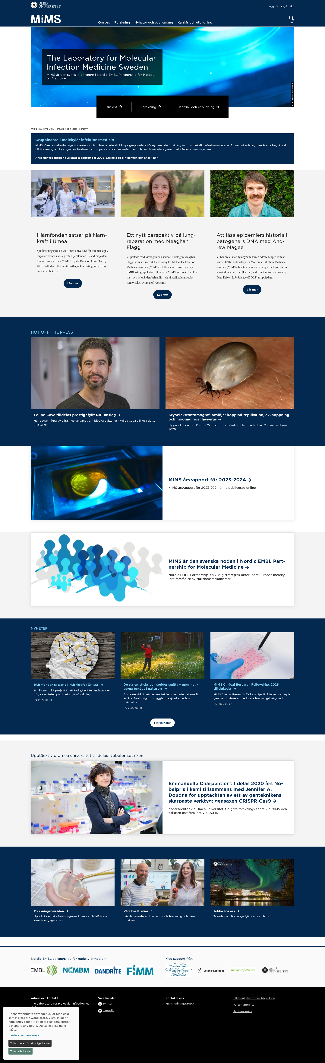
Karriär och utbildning (195, 22)
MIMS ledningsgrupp (180, 1003)
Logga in (273, 6)
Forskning (122, 22)
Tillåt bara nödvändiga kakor (30, 1043)
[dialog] (41, 1033)
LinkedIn (108, 1010)
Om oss (104, 22)
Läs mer (72, 283)
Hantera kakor (242, 1011)
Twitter (107, 1003)
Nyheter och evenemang (153, 22)
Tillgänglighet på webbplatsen (254, 998)
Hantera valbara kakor (23, 1035)
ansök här (151, 157)
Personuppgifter (244, 1004)
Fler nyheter (162, 722)
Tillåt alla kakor (20, 1051)
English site (287, 6)
